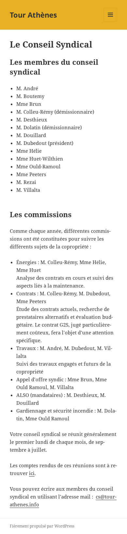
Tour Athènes (33, 15)
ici (32, 473)
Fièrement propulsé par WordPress (42, 526)
